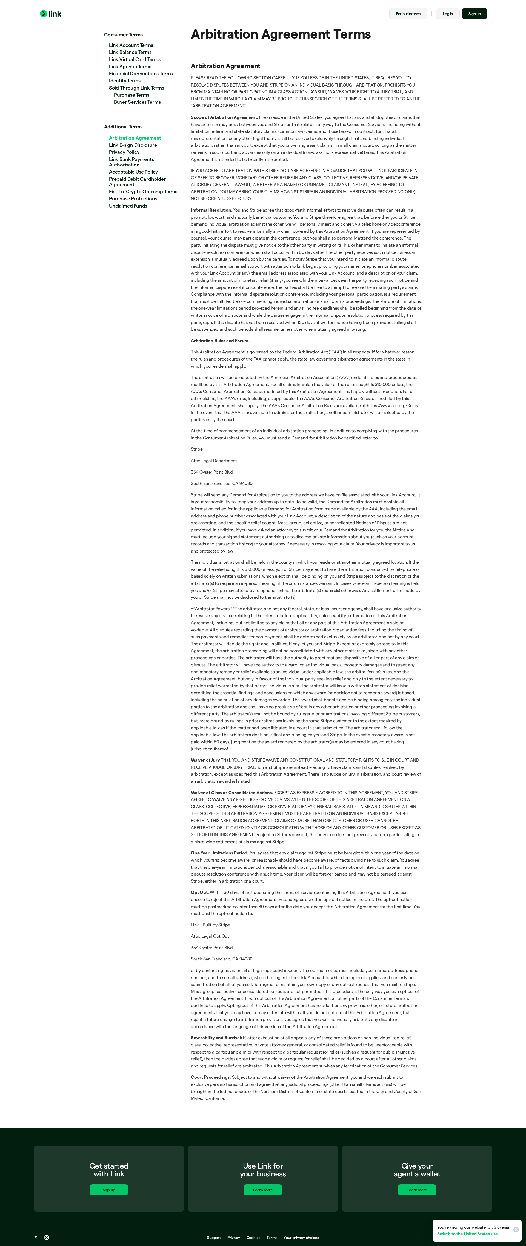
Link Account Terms (131, 45)
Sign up (474, 13)
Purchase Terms (131, 94)
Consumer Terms (123, 34)
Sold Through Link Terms (136, 87)
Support (214, 1237)
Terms (272, 1237)
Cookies (253, 1237)
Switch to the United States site (467, 1233)
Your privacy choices (301, 1237)
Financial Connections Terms (141, 73)
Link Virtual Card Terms (135, 59)
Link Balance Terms (130, 52)
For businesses (408, 13)
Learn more (263, 1190)
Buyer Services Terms (137, 102)
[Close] (515, 1231)
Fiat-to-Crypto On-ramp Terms (143, 191)
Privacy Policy (124, 152)
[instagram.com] (46, 1237)
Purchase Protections (133, 198)
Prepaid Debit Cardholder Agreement (137, 181)
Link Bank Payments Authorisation (131, 162)
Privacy (233, 1237)
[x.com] (36, 1237)
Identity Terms (124, 80)
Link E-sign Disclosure (133, 145)
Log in (448, 13)
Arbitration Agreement (135, 137)
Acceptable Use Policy (133, 171)
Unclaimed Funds (128, 205)
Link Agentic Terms (130, 66)
